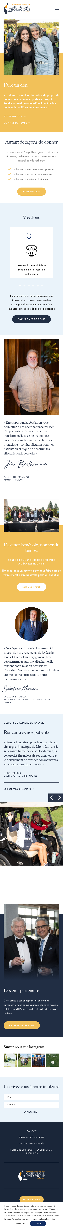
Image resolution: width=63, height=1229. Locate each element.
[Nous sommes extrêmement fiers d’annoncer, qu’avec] (38, 1060)
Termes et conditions (31, 1137)
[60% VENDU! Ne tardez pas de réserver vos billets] (24, 1060)
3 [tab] (29, 285)
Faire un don (31, 191)
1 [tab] (20, 285)
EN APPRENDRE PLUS (21, 1025)
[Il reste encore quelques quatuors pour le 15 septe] (10, 1060)
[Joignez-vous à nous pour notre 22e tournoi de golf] (52, 1060)
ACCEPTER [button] (37, 1223)
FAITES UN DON (13, 116)
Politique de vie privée (31, 1143)
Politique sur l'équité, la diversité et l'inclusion (31, 1151)
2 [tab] (24, 285)
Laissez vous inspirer (18, 789)
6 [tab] (42, 285)
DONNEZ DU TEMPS (16, 122)
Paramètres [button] (20, 1223)
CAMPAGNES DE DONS (31, 319)
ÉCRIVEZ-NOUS (31, 586)
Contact (31, 1131)
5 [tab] (38, 285)
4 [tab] (33, 285)
